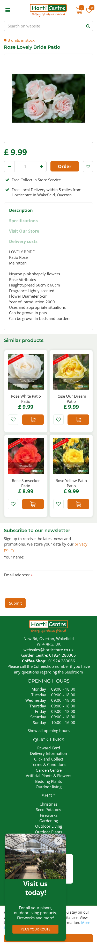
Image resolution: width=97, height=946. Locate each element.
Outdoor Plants (48, 831)
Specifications (23, 221)
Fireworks (48, 815)
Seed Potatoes (48, 809)
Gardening (48, 820)
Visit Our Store (24, 231)
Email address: (18, 575)
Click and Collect (48, 759)
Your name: (14, 557)
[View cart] (79, 10)
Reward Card (48, 747)
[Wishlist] (89, 13)
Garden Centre (49, 770)
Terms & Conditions (48, 764)
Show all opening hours (49, 730)
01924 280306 (62, 655)
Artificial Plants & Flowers (48, 775)
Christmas (48, 804)
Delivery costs (23, 241)
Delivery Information (48, 753)
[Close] (58, 841)
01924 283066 (61, 660)
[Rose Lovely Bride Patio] (48, 98)
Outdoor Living (48, 826)
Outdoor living (49, 786)
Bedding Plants (48, 781)
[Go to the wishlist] (88, 13)
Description (21, 210)
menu (8, 10)
